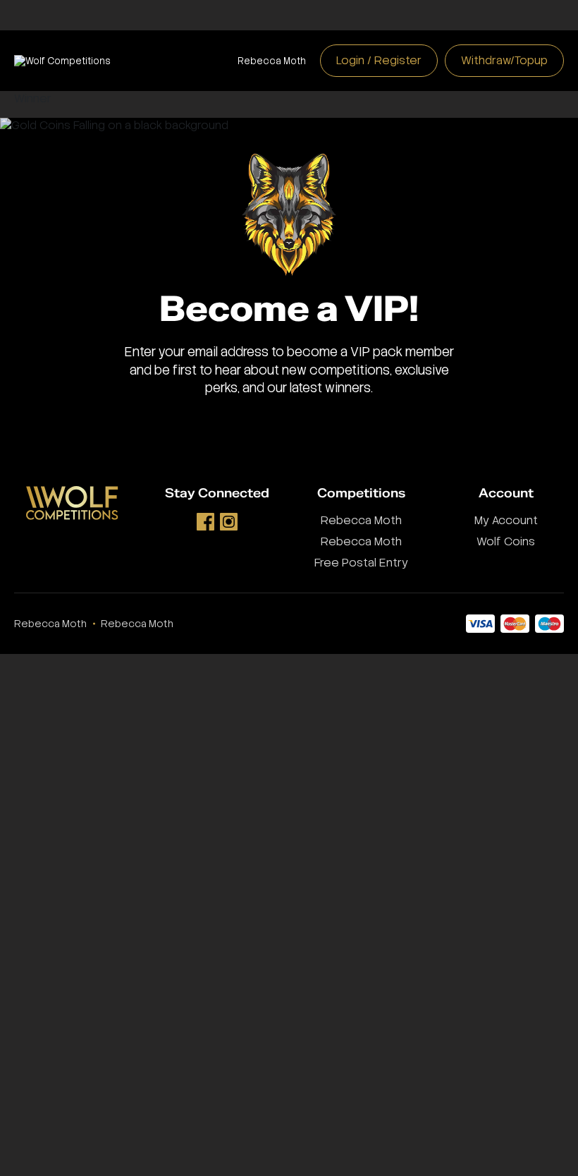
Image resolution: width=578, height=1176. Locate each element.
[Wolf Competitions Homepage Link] (62, 61)
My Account (506, 520)
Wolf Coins (505, 541)
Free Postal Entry (361, 562)
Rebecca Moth (272, 61)
